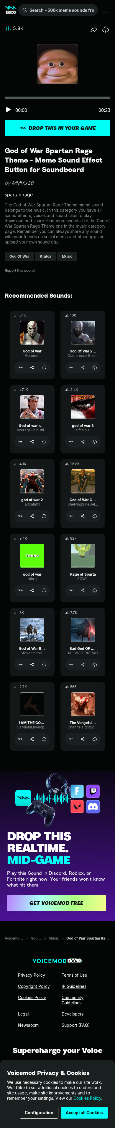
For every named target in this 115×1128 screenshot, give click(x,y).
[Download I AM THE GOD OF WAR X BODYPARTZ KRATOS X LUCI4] (44, 739)
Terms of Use (74, 975)
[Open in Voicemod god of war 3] (71, 442)
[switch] (8, 110)
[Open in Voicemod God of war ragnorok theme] (20, 442)
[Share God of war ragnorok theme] (32, 442)
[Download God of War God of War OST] (95, 516)
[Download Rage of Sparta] (95, 590)
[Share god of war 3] (83, 442)
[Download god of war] (44, 590)
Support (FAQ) (76, 1025)
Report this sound (20, 270)
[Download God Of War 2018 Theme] (95, 367)
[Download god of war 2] (44, 516)
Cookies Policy (87, 1098)
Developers (72, 1013)
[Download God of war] (44, 367)
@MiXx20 (22, 183)
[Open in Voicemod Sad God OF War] (71, 664)
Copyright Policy (34, 986)
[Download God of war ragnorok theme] (44, 442)
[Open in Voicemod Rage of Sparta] (71, 590)
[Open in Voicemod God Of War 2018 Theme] (71, 367)
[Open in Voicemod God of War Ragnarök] (20, 664)
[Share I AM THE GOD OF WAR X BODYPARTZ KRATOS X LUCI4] (32, 739)
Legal (23, 1013)
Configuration (39, 1112)
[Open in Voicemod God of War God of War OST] (71, 516)
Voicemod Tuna (14, 938)
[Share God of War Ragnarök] (32, 664)
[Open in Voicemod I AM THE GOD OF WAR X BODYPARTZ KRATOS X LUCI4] (20, 739)
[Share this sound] (93, 29)
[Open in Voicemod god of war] (20, 590)
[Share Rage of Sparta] (83, 590)
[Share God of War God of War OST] (83, 516)
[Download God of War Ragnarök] (44, 664)
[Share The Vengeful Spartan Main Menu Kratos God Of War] (83, 739)
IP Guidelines (74, 986)
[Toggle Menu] (105, 10)
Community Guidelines (72, 1000)
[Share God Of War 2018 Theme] (83, 367)
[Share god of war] (32, 590)
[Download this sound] (105, 29)
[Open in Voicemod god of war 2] (20, 516)
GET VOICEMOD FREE (56, 903)
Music (54, 938)
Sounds (36, 938)
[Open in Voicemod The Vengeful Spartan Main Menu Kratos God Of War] (71, 739)
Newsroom (28, 1025)
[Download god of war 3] (95, 442)
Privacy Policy (31, 975)
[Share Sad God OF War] (83, 664)
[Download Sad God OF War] (95, 664)
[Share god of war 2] (32, 516)
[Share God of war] (32, 367)
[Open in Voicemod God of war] (20, 367)
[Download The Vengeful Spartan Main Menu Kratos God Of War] (95, 739)
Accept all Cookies (84, 1112)
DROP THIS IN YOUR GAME (62, 128)
